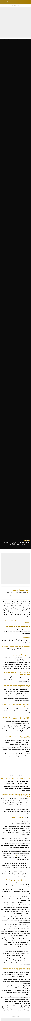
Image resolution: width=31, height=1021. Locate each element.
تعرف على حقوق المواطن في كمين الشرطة (17, 595)
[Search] (2, 2)
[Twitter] (23, 547)
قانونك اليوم (27, 540)
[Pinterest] (22, 547)
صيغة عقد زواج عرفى (17, 817)
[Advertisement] (15, 22)
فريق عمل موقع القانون (21, 544)
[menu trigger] (28, 2)
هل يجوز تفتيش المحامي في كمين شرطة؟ (17, 592)
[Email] (20, 547)
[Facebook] (24, 547)
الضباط (18, 855)
